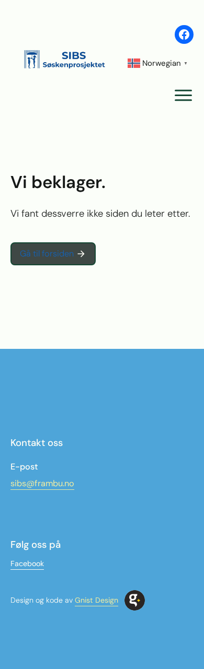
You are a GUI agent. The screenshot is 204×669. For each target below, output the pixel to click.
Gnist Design (96, 600)
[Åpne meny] (183, 95)
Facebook (27, 563)
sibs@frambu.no (42, 483)
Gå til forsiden (47, 253)
